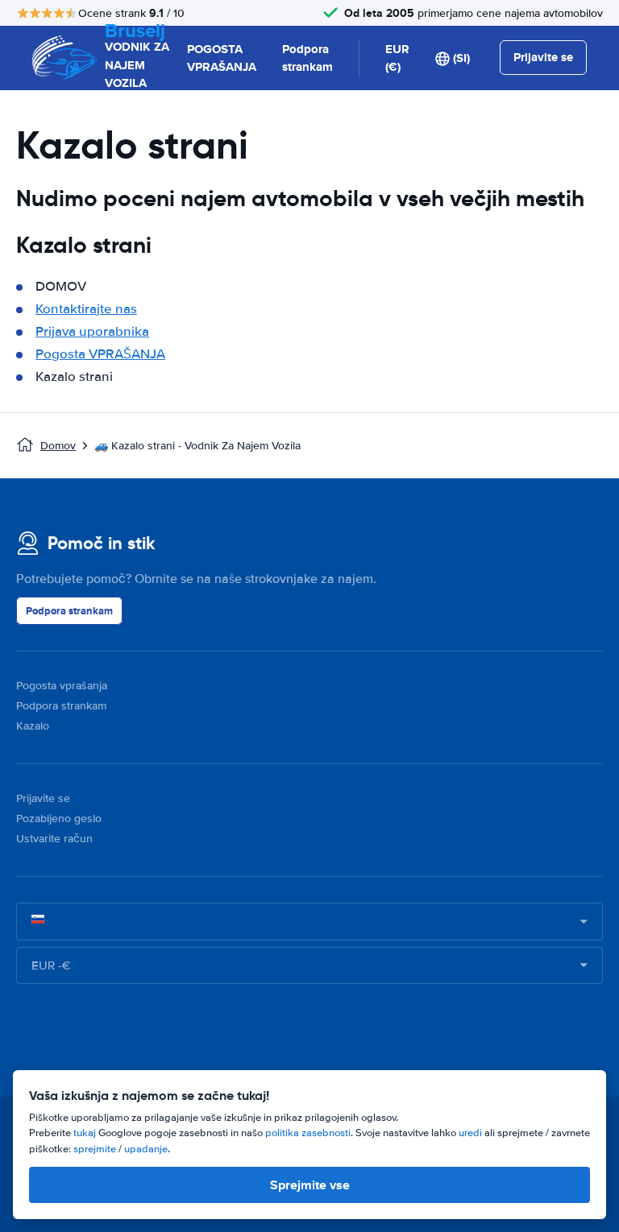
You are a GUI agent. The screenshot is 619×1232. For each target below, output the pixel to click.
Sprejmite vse (310, 1185)
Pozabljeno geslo (59, 818)
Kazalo (32, 726)
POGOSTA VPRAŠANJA (221, 58)
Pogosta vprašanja (61, 685)
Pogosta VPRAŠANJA (100, 353)
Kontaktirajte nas (86, 308)
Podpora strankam (307, 58)
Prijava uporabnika (92, 331)
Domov (58, 446)
